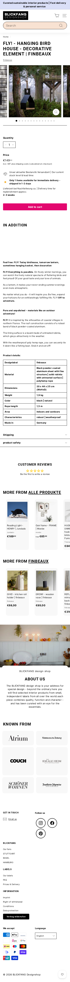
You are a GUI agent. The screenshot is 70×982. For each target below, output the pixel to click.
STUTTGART (9, 853)
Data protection (10, 910)
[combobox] (35, 25)
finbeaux (7, 60)
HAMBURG (8, 862)
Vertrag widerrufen (16, 916)
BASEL (6, 858)
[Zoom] (56, 112)
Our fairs (7, 849)
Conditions (8, 906)
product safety (12, 442)
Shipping (8, 434)
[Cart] (57, 15)
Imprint (6, 897)
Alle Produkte (44, 492)
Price (6, 154)
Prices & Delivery (11, 884)
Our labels (8, 875)
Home (5, 37)
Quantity (8, 137)
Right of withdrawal (13, 902)
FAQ (5, 880)
